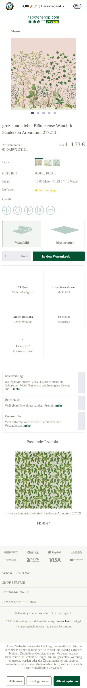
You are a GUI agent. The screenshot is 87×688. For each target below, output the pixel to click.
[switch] (77, 6)
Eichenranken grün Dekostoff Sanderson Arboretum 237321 (43, 513)
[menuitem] (11, 31)
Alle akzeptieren (67, 681)
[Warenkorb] (79, 31)
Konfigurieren (39, 681)
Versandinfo (13, 416)
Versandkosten (64, 621)
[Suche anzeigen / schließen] (47, 31)
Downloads (12, 399)
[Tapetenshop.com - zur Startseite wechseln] (43, 20)
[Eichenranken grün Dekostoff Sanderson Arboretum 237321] (43, 480)
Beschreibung (14, 376)
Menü (15, 31)
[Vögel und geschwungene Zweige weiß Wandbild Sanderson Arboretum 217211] (48, 162)
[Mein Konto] (58, 31)
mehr (16, 389)
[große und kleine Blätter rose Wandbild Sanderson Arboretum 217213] (39, 162)
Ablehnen (15, 681)
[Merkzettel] (68, 31)
